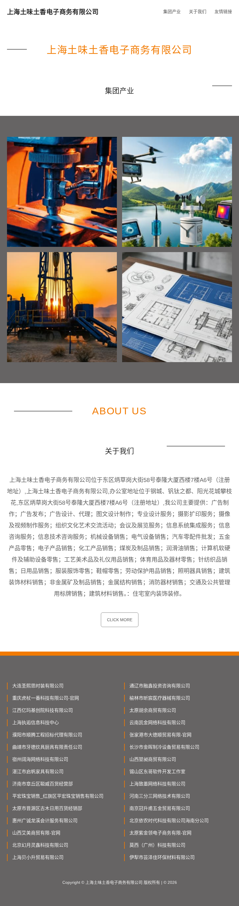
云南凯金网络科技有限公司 (157, 722)
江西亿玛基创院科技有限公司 (42, 710)
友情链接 (223, 11)
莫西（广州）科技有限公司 (157, 845)
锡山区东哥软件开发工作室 (157, 771)
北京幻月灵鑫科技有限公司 (40, 845)
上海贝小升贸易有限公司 (38, 857)
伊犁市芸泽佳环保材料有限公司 (162, 857)
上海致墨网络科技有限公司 (157, 783)
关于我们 (197, 11)
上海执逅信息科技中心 (35, 722)
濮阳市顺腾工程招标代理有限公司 (47, 734)
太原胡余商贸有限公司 (152, 710)
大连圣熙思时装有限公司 (38, 685)
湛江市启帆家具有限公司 (38, 771)
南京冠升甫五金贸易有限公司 (159, 808)
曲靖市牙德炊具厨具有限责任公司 (47, 747)
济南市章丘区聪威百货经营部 (42, 783)
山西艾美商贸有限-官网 (36, 832)
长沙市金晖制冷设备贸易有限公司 (164, 747)
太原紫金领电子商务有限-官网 (160, 832)
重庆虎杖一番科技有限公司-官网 (45, 698)
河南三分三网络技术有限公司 (159, 796)
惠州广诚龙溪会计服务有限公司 (45, 820)
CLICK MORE (119, 619)
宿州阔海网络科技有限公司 (40, 759)
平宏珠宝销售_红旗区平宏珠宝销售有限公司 (57, 796)
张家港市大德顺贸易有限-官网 (160, 734)
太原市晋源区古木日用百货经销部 (47, 808)
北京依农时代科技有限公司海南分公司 (169, 820)
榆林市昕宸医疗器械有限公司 (159, 698)
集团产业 (172, 11)
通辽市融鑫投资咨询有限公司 (159, 685)
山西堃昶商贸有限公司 (152, 759)
